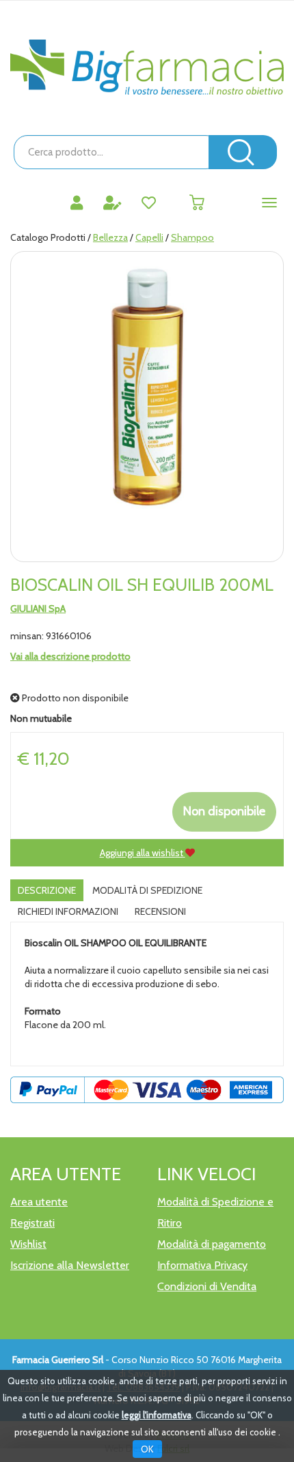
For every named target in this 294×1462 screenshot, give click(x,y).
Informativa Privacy (202, 1265)
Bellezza (110, 237)
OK (147, 1449)
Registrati (32, 1222)
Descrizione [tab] (47, 890)
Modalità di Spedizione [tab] (147, 890)
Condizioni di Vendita (206, 1286)
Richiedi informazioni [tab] (68, 911)
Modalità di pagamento (211, 1244)
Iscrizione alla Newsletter (69, 1265)
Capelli (149, 237)
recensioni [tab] (160, 911)
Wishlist (28, 1244)
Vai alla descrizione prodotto (70, 656)
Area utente (39, 1201)
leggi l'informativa (156, 1414)
